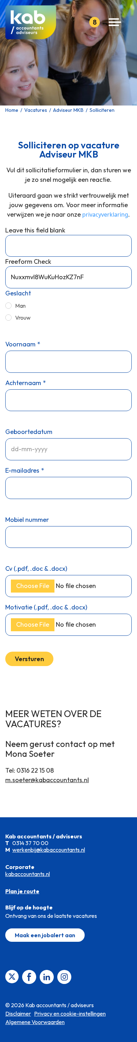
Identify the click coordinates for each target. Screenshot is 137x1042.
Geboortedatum (28, 432)
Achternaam (23, 383)
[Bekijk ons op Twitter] (12, 975)
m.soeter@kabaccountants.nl (47, 780)
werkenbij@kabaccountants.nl (48, 849)
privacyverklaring (105, 214)
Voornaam (20, 344)
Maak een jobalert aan (45, 935)
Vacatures (35, 110)
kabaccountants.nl (27, 873)
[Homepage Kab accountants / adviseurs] (33, 22)
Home (11, 110)
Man (20, 305)
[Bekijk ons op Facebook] (29, 976)
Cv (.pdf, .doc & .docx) (36, 568)
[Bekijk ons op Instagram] (64, 976)
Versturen (29, 659)
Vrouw (23, 317)
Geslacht (18, 293)
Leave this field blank (35, 230)
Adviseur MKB (68, 110)
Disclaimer (18, 1013)
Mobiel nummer (27, 520)
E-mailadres (22, 470)
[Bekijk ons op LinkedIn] (47, 976)
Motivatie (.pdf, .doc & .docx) (46, 607)
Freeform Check (28, 261)
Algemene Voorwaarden (35, 1021)
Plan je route (22, 891)
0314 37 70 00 (30, 842)
